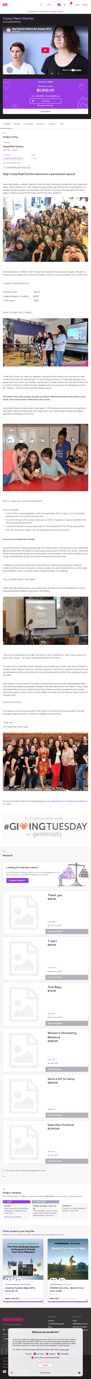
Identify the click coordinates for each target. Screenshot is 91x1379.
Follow (45, 101)
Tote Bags (54, 987)
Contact (51, 1321)
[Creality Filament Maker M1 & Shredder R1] (23, 1259)
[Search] (41, 4)
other (34, 158)
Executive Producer (61, 1125)
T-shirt (52, 941)
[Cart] (65, 4)
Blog (50, 1327)
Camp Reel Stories (18, 18)
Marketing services (80, 1324)
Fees (75, 1321)
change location (56, 12)
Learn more (8, 1213)
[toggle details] (43, 1301)
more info (6, 150)
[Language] (59, 4)
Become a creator (80, 1327)
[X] (8, 1330)
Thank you (55, 895)
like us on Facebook (67, 801)
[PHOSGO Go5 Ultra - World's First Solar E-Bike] (68, 1259)
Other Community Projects (13, 158)
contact (15, 150)
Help (60, 1196)
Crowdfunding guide (74, 1196)
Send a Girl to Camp (61, 1079)
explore (61, 1235)
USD (48, 5)
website (54, 801)
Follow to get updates (12, 1217)
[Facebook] (4, 1330)
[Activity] (70, 4)
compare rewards (17, 880)
